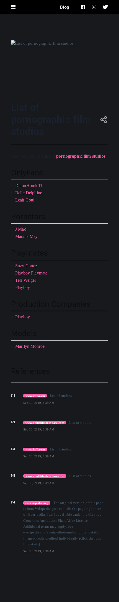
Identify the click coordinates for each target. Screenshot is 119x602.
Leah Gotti (25, 200)
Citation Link (33, 396)
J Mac (20, 229)
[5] (13, 502)
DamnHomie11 (29, 185)
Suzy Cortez (26, 265)
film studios (94, 156)
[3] (13, 448)
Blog (64, 7)
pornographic (69, 156)
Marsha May (26, 236)
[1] (13, 395)
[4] (13, 475)
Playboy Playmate (31, 273)
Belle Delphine (28, 192)
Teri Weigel (25, 280)
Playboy (22, 287)
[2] (13, 422)
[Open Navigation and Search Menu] (13, 7)
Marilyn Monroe (30, 346)
